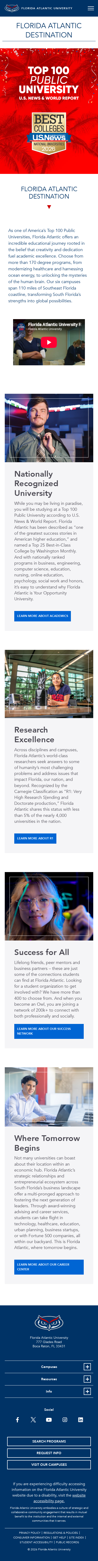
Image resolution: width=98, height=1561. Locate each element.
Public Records (67, 1542)
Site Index (76, 1537)
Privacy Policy (29, 1533)
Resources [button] (49, 1379)
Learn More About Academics (42, 616)
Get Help (59, 1537)
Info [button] (49, 1391)
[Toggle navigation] (91, 8)
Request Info (49, 1453)
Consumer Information (31, 1537)
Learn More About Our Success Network (44, 1031)
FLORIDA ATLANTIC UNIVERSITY (47, 8)
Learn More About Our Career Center (43, 1266)
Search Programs (49, 1441)
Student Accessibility (36, 1542)
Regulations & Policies (61, 1533)
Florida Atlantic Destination (49, 30)
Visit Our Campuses (49, 1464)
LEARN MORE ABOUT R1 (35, 838)
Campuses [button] (49, 1367)
